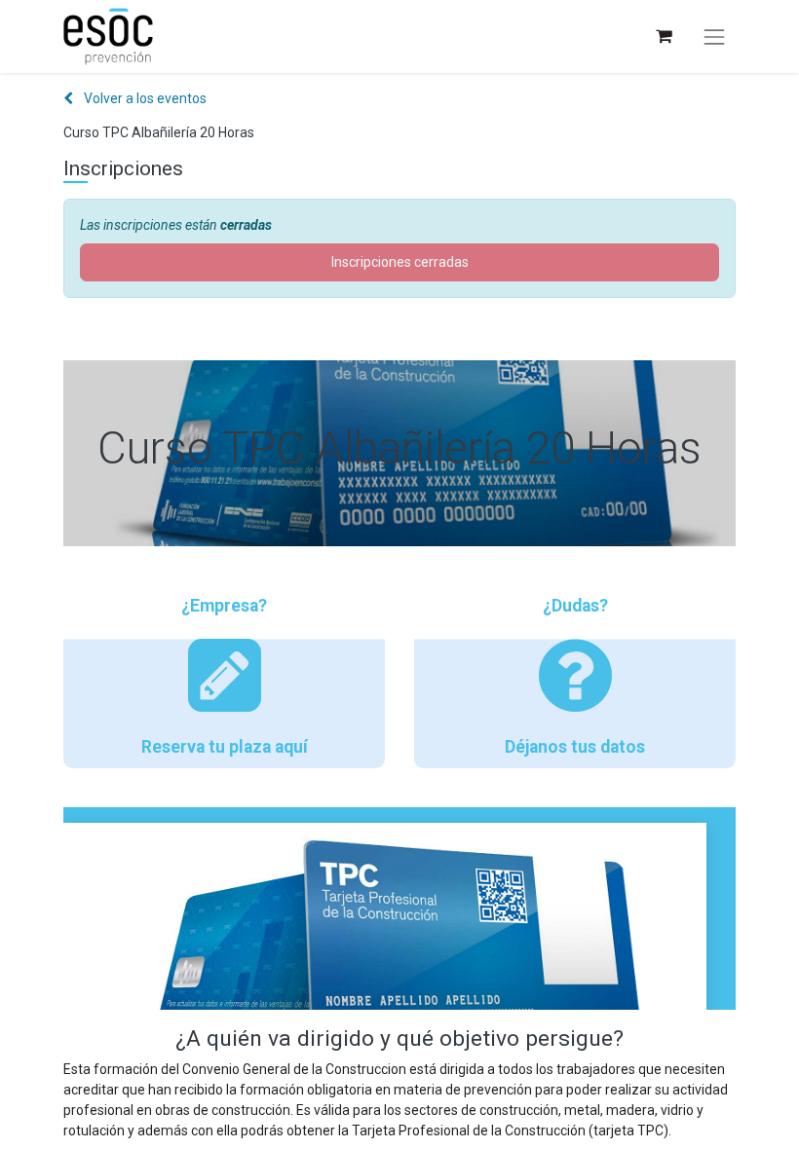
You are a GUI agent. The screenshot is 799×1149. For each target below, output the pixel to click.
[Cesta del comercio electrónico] (663, 36)
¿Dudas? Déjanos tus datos (575, 677)
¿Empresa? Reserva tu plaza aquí (224, 677)
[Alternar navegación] (714, 37)
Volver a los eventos (144, 98)
